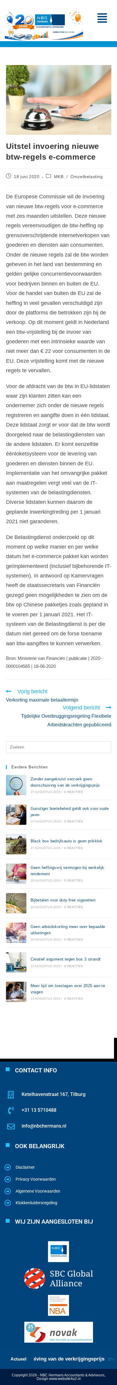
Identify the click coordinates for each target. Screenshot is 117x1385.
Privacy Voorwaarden (36, 1179)
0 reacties (73, 791)
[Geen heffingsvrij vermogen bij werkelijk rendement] (16, 874)
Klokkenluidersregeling (36, 1202)
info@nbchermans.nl (44, 1126)
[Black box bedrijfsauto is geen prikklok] (16, 844)
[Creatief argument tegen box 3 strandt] (16, 962)
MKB (59, 176)
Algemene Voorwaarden (38, 1191)
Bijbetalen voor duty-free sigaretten (63, 900)
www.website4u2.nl (65, 1379)
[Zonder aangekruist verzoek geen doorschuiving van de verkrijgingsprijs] (16, 785)
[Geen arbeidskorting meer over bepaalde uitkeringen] (16, 933)
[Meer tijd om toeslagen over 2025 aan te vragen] (16, 992)
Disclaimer (25, 1167)
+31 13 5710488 (39, 1110)
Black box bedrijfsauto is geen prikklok (67, 841)
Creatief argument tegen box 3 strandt (66, 959)
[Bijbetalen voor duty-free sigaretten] (16, 903)
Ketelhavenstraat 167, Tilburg (54, 1094)
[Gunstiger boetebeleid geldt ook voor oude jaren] (16, 815)
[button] (102, 18)
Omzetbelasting (86, 176)
